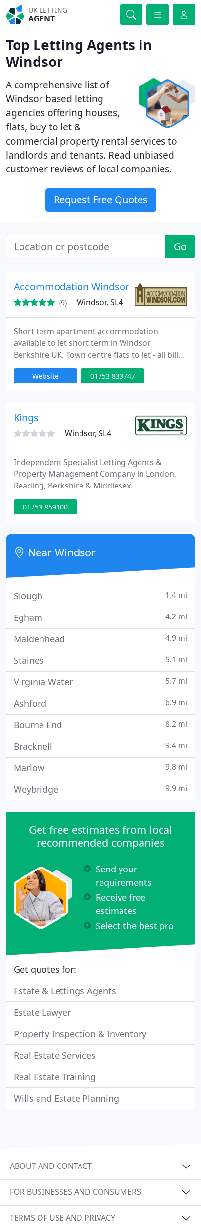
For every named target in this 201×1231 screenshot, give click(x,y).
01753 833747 (112, 376)
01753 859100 (45, 506)
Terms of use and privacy (62, 1217)
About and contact (51, 1166)
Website (45, 376)
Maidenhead (100, 639)
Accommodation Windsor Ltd (80, 286)
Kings (26, 417)
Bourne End (100, 725)
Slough (100, 596)
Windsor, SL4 (100, 302)
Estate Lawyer (42, 1012)
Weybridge (100, 789)
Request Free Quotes (101, 199)
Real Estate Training (55, 1076)
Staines (100, 660)
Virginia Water (100, 682)
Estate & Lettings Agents (65, 991)
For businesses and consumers (75, 1192)
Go (180, 246)
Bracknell (100, 746)
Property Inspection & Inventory (80, 1034)
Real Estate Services (55, 1055)
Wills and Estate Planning (66, 1098)
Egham (100, 617)
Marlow (100, 768)
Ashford (100, 703)
